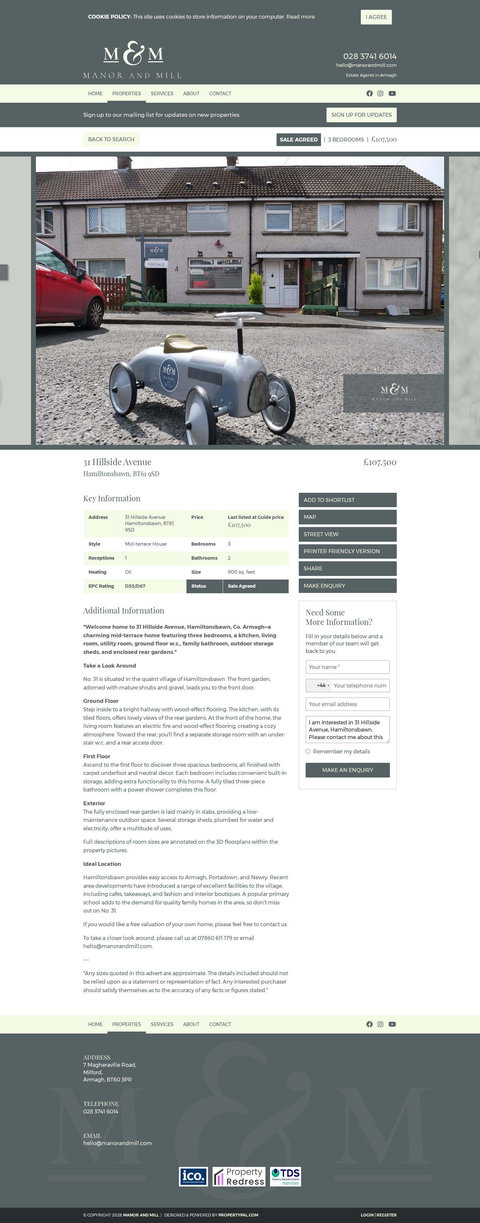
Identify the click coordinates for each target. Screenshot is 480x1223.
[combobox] (318, 685)
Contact (220, 94)
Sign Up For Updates (361, 115)
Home (95, 94)
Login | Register (379, 1215)
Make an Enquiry (347, 770)
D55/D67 (135, 586)
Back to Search (111, 139)
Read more (300, 17)
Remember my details (341, 751)
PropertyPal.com (238, 1215)
